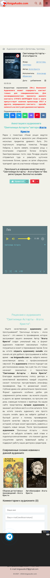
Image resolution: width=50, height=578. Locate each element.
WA (25, 115)
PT (37, 115)
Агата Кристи (34, 69)
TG (6, 115)
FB (13, 115)
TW (19, 115)
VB (31, 115)
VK (43, 115)
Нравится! (21, 181)
